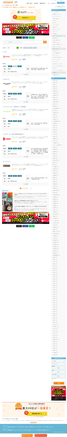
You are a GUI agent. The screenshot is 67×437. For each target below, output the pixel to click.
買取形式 (53, 366)
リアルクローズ (6, 79)
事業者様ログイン (62, 0)
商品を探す (36, 3)
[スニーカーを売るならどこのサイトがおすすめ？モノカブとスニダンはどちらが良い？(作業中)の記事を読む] (7, 195)
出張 (34, 47)
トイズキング (5, 134)
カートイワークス (6, 161)
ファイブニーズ (6, 106)
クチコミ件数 (54, 374)
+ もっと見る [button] (25, 74)
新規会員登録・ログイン (61, 2)
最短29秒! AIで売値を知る (42, 435)
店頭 (30, 47)
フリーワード (54, 378)
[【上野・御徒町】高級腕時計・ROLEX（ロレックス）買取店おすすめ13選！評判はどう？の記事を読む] (7, 208)
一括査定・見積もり (29, 3)
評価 (52, 370)
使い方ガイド (54, 3)
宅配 (25, 47)
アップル (4, 51)
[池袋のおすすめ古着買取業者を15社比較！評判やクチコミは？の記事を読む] (7, 202)
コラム (49, 3)
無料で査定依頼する (27, 435)
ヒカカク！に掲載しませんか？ (55, 0)
